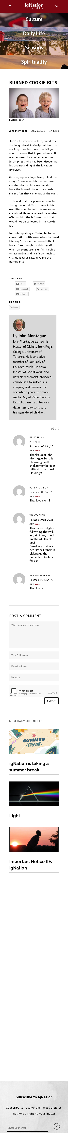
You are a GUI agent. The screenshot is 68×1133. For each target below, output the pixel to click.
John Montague (18, 130)
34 (54, 131)
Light (14, 815)
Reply (37, 451)
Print (55, 428)
